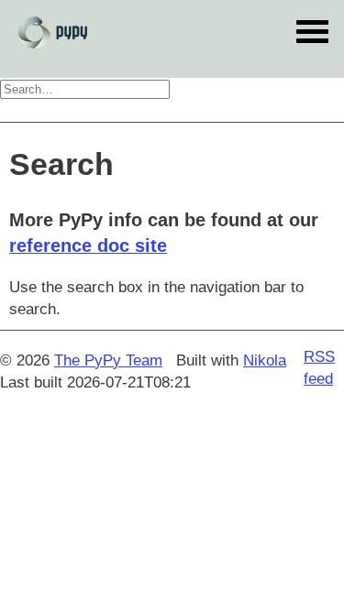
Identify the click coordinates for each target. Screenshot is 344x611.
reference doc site (88, 245)
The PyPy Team (108, 360)
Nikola (264, 360)
